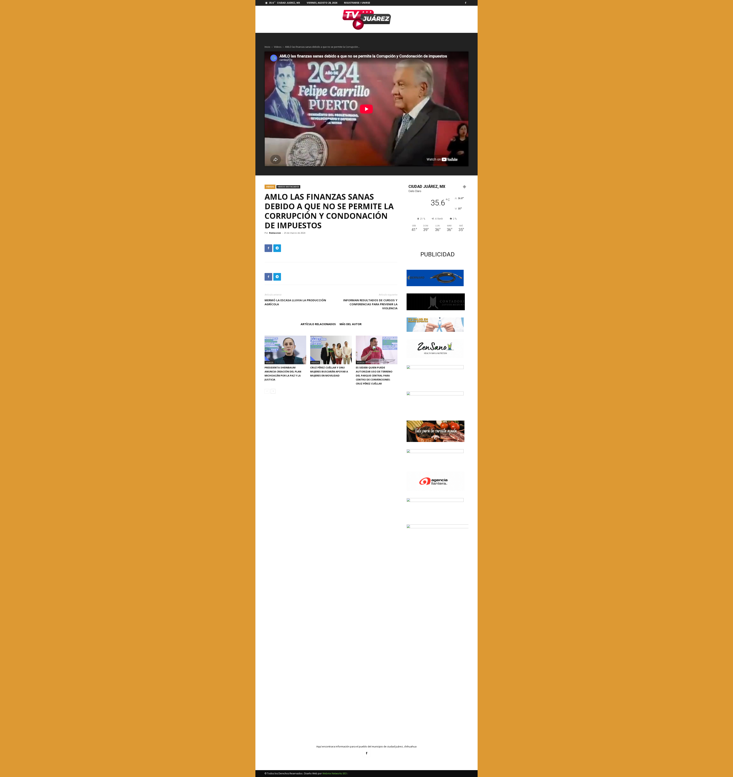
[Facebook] (465, 3)
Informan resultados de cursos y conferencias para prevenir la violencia (370, 304)
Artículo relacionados (318, 324)
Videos (277, 46)
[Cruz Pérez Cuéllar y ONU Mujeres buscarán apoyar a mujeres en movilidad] (331, 350)
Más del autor (351, 324)
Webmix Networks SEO (334, 773)
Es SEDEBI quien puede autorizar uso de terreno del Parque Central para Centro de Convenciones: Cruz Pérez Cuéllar (374, 375)
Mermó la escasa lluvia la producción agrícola (295, 302)
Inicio (267, 46)
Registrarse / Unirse (357, 2)
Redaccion (275, 232)
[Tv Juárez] (366, 19)
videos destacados (288, 186)
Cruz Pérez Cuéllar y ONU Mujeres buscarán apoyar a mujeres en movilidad (329, 371)
